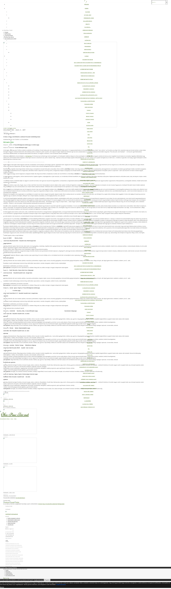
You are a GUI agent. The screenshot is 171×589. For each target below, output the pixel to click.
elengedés (9, 391)
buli (16, 543)
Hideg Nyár (90, 128)
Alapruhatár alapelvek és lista (88, 95)
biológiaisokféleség (10, 543)
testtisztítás (20, 561)
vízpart (11, 564)
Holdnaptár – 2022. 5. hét (9, 492)
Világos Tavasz (90, 119)
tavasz (11, 561)
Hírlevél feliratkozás (13, 521)
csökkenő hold (13, 545)
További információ (39, 580)
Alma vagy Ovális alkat (88, 174)
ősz (24, 391)
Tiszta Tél (90, 153)
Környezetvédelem (88, 30)
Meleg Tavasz (89, 116)
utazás (12, 562)
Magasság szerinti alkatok (87, 180)
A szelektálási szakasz (88, 86)
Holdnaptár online (87, 59)
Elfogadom (47, 580)
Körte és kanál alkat (88, 171)
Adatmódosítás (11, 523)
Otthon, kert (87, 15)
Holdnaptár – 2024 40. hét (9, 434)
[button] (6, 502)
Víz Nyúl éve (29, 156)
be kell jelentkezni (20, 498)
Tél (89, 146)
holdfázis (12, 391)
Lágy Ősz (89, 137)
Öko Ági (6, 392)
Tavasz (89, 110)
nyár (14, 556)
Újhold (19, 564)
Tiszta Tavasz (90, 113)
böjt (18, 543)
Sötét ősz (90, 143)
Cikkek (86, 8)
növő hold (17, 556)
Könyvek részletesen (88, 52)
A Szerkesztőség (8, 35)
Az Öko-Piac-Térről (87, 202)
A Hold (87, 56)
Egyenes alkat (89, 168)
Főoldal (86, 4)
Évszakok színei (88, 104)
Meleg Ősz (90, 140)
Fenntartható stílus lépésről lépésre (87, 82)
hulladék (18, 550)
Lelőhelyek (88, 40)
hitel (13, 548)
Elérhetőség (7, 34)
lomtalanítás (8, 554)
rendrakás (20, 558)
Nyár (88, 122)
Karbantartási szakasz (88, 92)
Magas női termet (89, 189)
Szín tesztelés (89, 107)
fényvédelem (8, 548)
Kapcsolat (87, 196)
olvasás (7, 558)
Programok (88, 46)
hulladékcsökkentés (10, 551)
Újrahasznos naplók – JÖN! (87, 72)
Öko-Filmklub (87, 43)
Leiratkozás (10, 524)
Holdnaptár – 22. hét (7, 463)
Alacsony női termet (88, 183)
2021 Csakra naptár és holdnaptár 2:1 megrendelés (87, 62)
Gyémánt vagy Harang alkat (88, 177)
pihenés (11, 558)
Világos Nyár (89, 125)
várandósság (17, 562)
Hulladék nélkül (87, 21)
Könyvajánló (87, 49)
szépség (21, 559)
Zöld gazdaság (87, 33)
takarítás (7, 561)
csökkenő (5, 391)
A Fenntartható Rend (86, 69)
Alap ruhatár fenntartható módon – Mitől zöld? (88, 98)
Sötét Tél (89, 156)
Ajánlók (86, 36)
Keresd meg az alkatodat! (88, 159)
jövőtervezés (18, 551)
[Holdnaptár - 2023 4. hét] (5, 395)
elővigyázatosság (18, 546)
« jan (6, 540)
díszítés (7, 546)
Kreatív (88, 24)
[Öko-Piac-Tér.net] (14, 413)
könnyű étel (15, 553)
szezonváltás (27, 391)
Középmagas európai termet (88, 186)
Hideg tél (89, 149)
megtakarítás (15, 554)
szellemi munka (9, 559)
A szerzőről (87, 199)
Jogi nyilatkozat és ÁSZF (10, 38)
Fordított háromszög (89, 162)
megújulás (16, 391)
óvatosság (7, 566)
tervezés (15, 561)
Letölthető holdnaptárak (11, 514)
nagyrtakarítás (20, 391)
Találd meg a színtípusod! (87, 101)
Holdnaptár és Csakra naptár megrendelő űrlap (87, 65)
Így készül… (87, 27)
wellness (15, 564)
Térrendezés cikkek (89, 18)
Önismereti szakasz (88, 89)
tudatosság (8, 562)
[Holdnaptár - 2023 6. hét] (5, 402)
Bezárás (2, 587)
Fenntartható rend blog (87, 75)
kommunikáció (8, 553)
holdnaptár (8, 550)
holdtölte (13, 550)
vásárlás (7, 564)
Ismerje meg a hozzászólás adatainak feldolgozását (51, 504)
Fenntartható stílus (86, 79)
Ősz (89, 134)
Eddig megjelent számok (14, 518)
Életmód (87, 12)
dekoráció (19, 545)
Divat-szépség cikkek (87, 192)
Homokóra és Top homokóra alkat (88, 165)
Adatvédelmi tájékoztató (88, 205)
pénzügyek (15, 558)
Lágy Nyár (90, 131)
